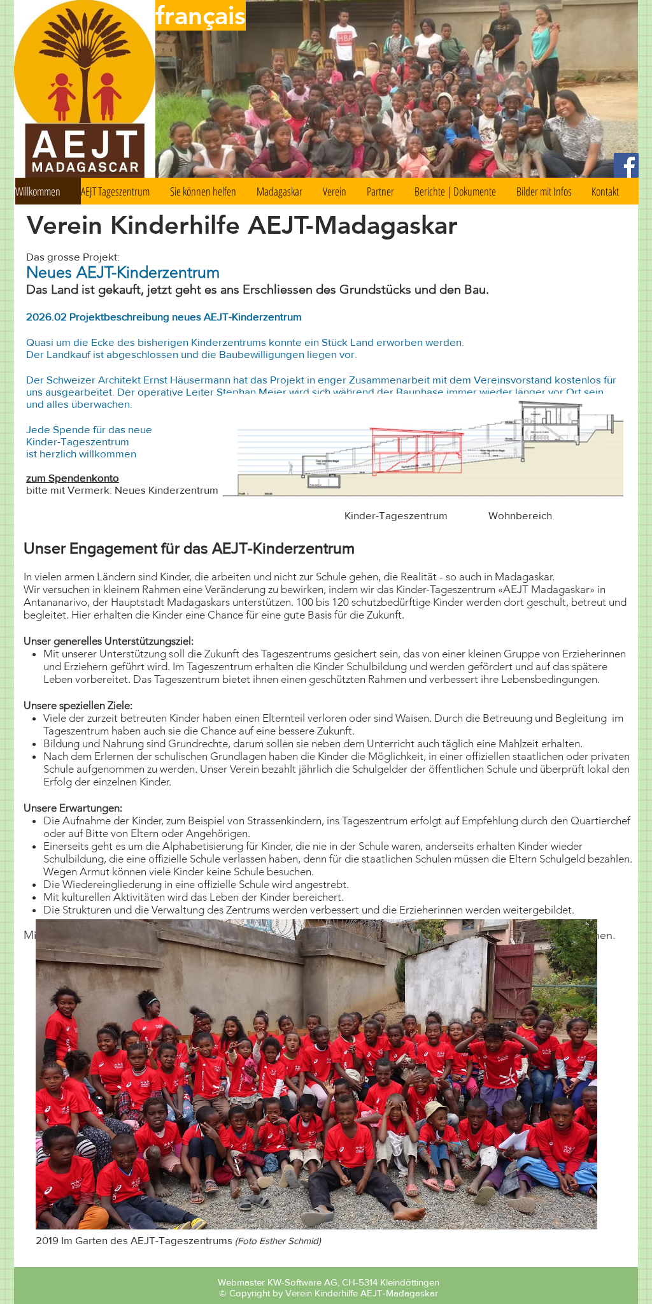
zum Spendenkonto (72, 477)
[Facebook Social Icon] (626, 165)
